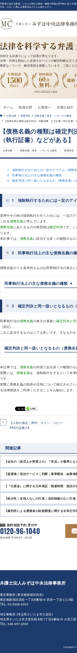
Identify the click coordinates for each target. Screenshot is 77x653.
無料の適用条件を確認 (46, 91)
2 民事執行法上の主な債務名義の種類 (34, 175)
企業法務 (11, 115)
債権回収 (25, 115)
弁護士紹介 (65, 107)
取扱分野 (25, 107)
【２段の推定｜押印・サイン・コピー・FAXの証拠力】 (37, 425)
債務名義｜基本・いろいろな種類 (53, 115)
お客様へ (44, 107)
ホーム (8, 107)
